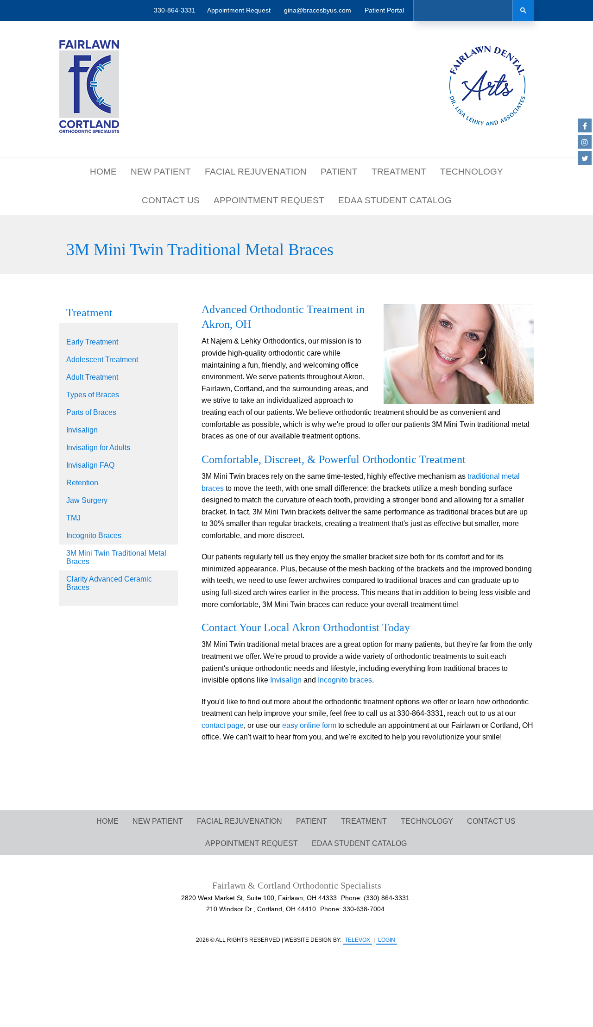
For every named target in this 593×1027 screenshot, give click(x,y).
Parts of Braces (91, 412)
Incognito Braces (93, 535)
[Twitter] (584, 157)
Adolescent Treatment (102, 359)
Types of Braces (92, 395)
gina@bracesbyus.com (317, 10)
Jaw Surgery (86, 500)
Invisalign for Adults (98, 447)
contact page (223, 725)
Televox (357, 940)
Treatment (89, 313)
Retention (82, 483)
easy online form (309, 725)
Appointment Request (239, 10)
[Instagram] (584, 141)
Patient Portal (384, 10)
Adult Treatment (92, 377)
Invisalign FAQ (90, 465)
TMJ (73, 518)
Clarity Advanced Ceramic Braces (109, 583)
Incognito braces (345, 680)
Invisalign (82, 430)
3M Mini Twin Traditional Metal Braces (116, 557)
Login (386, 940)
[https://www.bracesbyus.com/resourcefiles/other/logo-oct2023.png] (89, 86)
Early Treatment (92, 342)
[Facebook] (584, 125)
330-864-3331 (175, 10)
